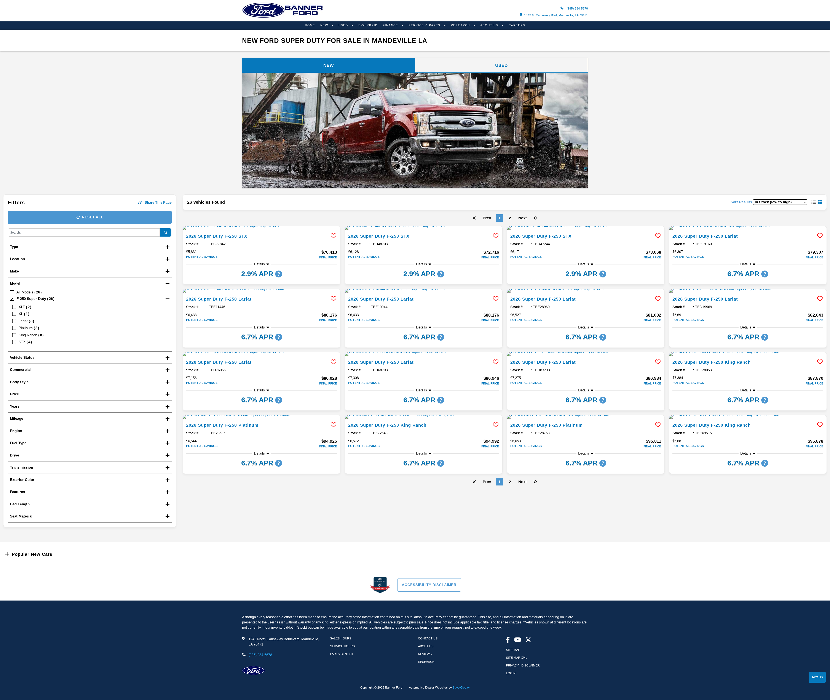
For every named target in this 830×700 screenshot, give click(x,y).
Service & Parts (425, 25)
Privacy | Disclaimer (523, 665)
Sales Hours (340, 638)
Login (511, 673)
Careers (517, 25)
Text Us (817, 677)
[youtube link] (517, 640)
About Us (490, 25)
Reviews (425, 654)
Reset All (92, 217)
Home (310, 25)
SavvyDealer (461, 687)
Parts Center (341, 654)
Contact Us (427, 638)
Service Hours (342, 646)
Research (461, 25)
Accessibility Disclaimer (429, 585)
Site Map (513, 650)
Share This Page (158, 202)
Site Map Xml (516, 657)
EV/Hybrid (368, 25)
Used (343, 25)
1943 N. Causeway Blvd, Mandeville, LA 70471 (556, 15)
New (324, 25)
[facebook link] (508, 640)
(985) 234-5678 (577, 8)
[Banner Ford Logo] (282, 17)
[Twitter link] (528, 640)
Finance (391, 25)
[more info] (261, 228)
